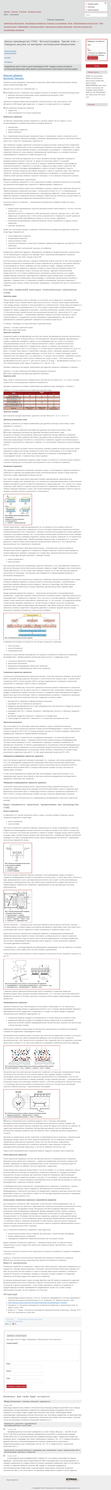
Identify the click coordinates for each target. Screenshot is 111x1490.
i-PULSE (95, 94)
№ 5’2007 (7, 58)
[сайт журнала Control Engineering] (87, 1480)
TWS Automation (100, 92)
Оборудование (23, 27)
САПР (101, 23)
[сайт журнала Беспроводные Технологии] (72, 1480)
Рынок (70, 23)
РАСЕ (99, 94)
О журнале (22, 12)
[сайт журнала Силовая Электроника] (25, 1480)
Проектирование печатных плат (85, 23)
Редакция (14, 12)
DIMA (102, 80)
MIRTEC (88, 83)
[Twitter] (9, 1323)
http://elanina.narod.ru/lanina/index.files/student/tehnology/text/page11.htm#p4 (37, 1303)
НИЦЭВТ (88, 76)
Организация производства (35, 23)
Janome (100, 85)
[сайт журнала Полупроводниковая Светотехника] (55, 1480)
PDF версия (8, 62)
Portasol (103, 94)
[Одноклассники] (11, 1323)
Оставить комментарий (15, 1321)
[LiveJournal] (16, 1323)
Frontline (95, 90)
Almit (87, 94)
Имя (89, 45)
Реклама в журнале (34, 12)
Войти (6, 14)
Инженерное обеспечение (14, 23)
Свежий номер (93, 4)
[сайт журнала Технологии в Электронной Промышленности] (39, 1480)
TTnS (92, 76)
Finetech (100, 90)
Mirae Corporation (90, 80)
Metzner (88, 78)
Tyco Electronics (96, 87)
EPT (91, 92)
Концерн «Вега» (98, 76)
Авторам (7, 12)
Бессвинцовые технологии (14, 30)
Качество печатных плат (82, 27)
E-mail (89, 49)
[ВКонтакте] (6, 1323)
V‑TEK (87, 97)
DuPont (104, 85)
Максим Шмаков (12, 75)
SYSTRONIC (93, 83)
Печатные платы (10, 27)
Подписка (91, 7)
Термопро (89, 90)
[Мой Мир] (13, 1323)
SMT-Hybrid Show (97, 78)
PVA (92, 78)
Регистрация (14, 14)
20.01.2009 (10, 1319)
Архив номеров (93, 10)
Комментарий (12, 1343)
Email (9, 1371)
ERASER (88, 92)
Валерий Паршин (13, 78)
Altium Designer (92, 85)
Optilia (91, 94)
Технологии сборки (37, 27)
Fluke (94, 92)
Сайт (8, 1378)
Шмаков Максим (10, 51)
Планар (98, 80)
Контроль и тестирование (57, 23)
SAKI (102, 87)
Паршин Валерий (10, 53)
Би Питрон (88, 87)
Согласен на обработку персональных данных (96, 54)
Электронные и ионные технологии (58, 27)
